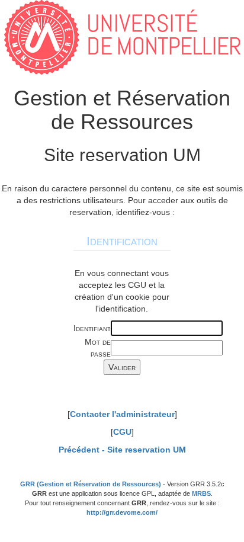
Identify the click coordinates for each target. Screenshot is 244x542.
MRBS (201, 493)
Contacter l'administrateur (122, 414)
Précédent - (122, 449)
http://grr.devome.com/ (122, 512)
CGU (122, 432)
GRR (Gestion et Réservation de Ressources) (90, 484)
